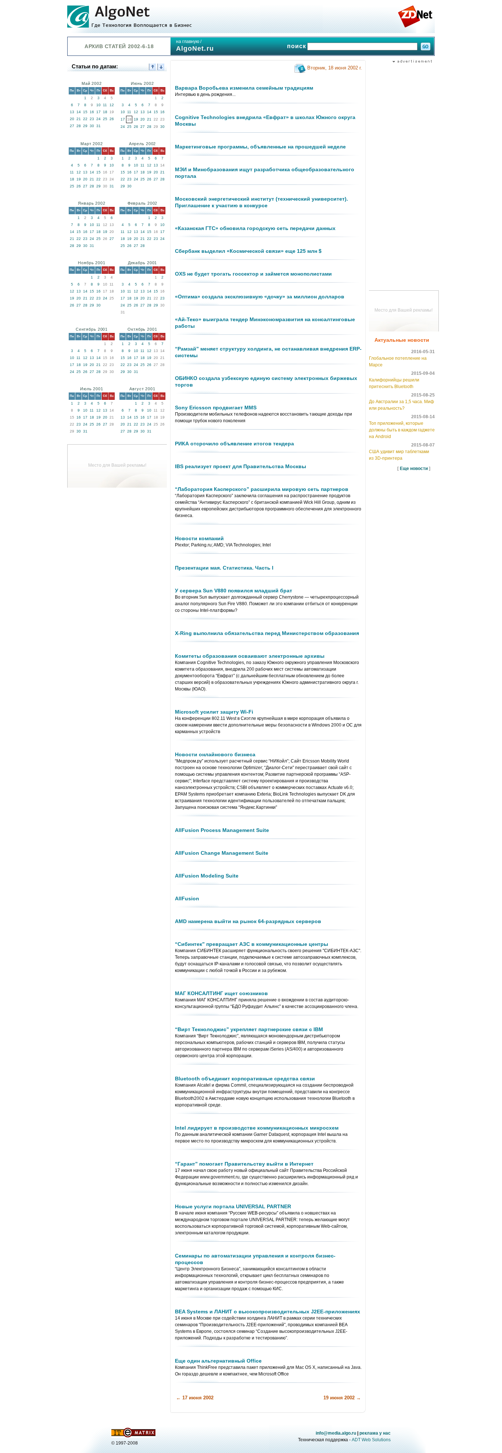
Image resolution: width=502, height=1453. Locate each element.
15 (85, 112)
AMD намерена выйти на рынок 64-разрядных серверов (248, 921)
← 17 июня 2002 (195, 1397)
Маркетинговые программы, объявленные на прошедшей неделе (260, 147)
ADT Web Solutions (371, 1439)
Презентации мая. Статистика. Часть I (224, 568)
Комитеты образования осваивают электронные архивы (249, 656)
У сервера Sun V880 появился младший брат (233, 590)
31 (98, 126)
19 (136, 119)
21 (78, 119)
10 (98, 105)
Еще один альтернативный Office (218, 1361)
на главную (187, 41)
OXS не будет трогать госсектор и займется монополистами (253, 274)
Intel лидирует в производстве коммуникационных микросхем (256, 1128)
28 (78, 126)
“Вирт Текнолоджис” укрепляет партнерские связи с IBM (249, 1029)
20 (72, 119)
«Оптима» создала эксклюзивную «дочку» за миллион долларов (259, 296)
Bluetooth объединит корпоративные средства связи (245, 1078)
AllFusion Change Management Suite (221, 853)
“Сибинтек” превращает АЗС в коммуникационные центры (251, 944)
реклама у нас (375, 1433)
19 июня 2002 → (342, 1397)
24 (98, 119)
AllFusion (187, 898)
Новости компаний (199, 538)
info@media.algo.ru (336, 1433)
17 (98, 112)
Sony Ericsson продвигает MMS (216, 407)
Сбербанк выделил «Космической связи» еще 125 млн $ (248, 251)
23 (92, 119)
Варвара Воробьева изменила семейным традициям (244, 88)
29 (85, 126)
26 (112, 119)
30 (92, 126)
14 (78, 112)
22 (85, 119)
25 (105, 119)
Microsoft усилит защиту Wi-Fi (214, 712)
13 (72, 112)
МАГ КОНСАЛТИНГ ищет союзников (221, 993)
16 (92, 112)
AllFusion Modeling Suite (207, 876)
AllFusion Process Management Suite (222, 830)
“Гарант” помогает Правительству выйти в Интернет (244, 1164)
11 (105, 105)
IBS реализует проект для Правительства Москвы (240, 466)
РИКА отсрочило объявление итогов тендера (234, 443)
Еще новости (414, 468)
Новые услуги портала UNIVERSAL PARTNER (233, 1206)
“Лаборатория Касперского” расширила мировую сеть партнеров (261, 489)
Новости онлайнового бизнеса (215, 754)
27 (72, 126)
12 (112, 105)
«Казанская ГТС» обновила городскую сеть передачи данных (255, 228)
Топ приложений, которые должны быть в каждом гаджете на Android (402, 430)
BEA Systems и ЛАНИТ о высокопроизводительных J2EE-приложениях (267, 1311)
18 (105, 112)
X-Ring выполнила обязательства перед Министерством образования (267, 633)
